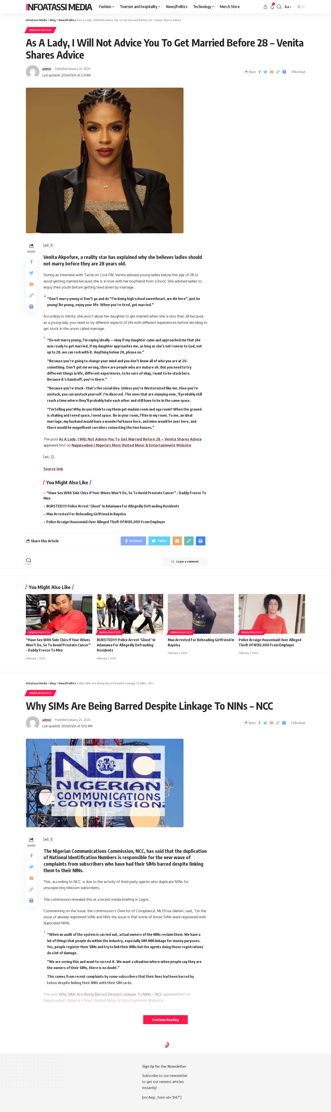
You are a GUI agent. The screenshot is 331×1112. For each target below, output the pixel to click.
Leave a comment (187, 561)
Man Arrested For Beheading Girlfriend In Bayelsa (86, 514)
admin (46, 69)
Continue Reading (165, 1020)
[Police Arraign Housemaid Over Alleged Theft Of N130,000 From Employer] (272, 614)
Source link (53, 469)
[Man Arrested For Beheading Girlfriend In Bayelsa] (201, 614)
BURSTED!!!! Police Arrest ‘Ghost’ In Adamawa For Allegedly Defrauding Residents (112, 506)
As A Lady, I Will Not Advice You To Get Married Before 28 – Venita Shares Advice (130, 439)
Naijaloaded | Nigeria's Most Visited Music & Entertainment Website (131, 445)
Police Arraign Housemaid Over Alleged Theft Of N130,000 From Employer (106, 522)
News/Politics (40, 30)
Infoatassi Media (59, 6)
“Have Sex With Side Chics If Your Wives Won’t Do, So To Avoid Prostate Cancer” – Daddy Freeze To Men (58, 645)
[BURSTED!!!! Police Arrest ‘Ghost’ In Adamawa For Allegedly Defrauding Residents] (130, 614)
